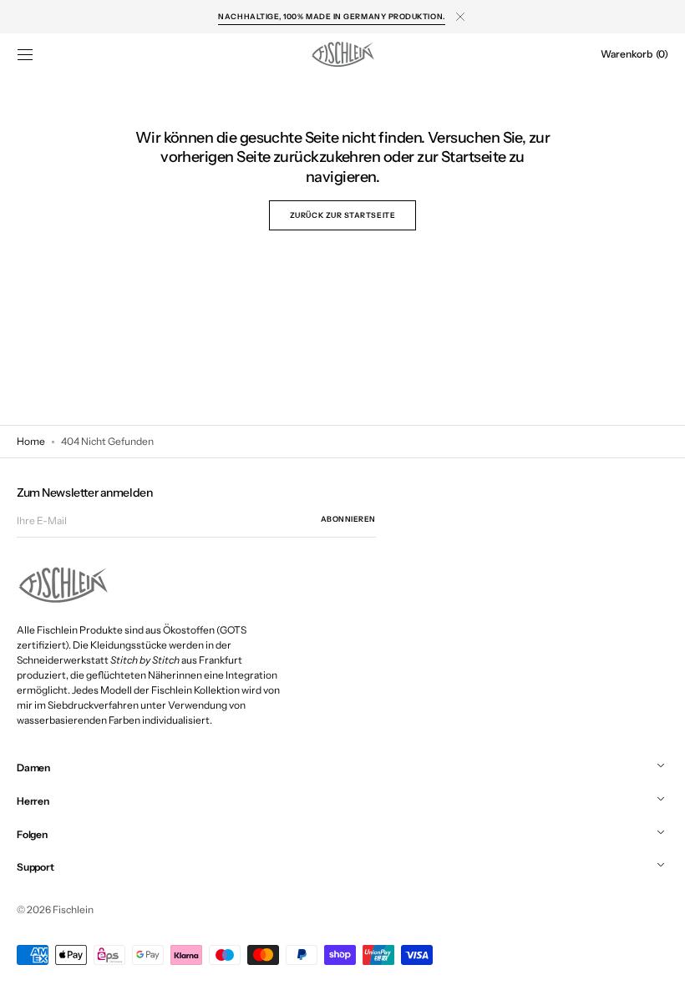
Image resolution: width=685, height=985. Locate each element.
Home (31, 441)
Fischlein (73, 909)
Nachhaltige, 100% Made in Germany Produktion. (331, 16)
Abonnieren (348, 518)
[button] (25, 54)
